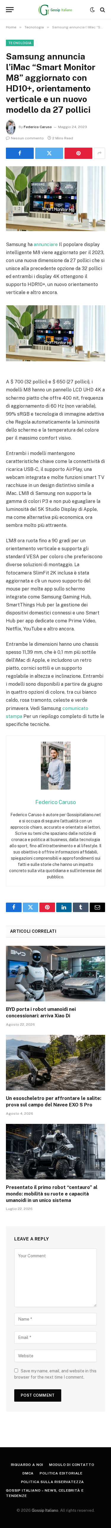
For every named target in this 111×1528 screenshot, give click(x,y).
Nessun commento (27, 138)
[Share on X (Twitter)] (49, 153)
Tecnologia (19, 43)
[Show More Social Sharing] (99, 153)
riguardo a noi (27, 1465)
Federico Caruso (38, 127)
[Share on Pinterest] (78, 153)
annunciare (46, 244)
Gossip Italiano (45, 1510)
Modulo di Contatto (71, 1465)
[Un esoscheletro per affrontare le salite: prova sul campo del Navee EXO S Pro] (55, 1062)
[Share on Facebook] (20, 153)
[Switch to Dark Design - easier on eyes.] (92, 9)
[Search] (102, 9)
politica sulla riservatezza (52, 1482)
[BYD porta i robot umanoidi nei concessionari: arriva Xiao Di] (55, 973)
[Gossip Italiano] (55, 9)
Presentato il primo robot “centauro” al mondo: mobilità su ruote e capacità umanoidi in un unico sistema (51, 1194)
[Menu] (10, 9)
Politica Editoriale (61, 1473)
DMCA (28, 1473)
